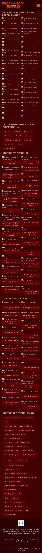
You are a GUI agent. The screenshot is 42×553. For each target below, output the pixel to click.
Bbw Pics (7, 132)
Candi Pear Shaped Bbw (12, 438)
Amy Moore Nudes (29, 533)
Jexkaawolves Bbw (10, 486)
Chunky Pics (8, 136)
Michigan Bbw (9, 477)
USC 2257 (31, 549)
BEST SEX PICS (34, 540)
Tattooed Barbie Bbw (11, 469)
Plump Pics (27, 140)
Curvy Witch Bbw (10, 430)
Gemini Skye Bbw (10, 514)
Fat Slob (7, 422)
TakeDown (21, 550)
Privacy (37, 549)
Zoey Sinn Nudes (8, 529)
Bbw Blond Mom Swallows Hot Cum (16, 510)
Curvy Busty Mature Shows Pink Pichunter (18, 426)
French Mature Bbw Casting (13, 465)
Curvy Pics (19, 136)
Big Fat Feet (23, 486)
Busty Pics (17, 132)
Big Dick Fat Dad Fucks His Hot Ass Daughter (18, 418)
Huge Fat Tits (8, 447)
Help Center (24, 549)
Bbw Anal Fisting (27, 451)
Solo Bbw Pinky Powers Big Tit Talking (16, 442)
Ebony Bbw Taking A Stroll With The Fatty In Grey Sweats (20, 456)
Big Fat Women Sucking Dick (26, 477)
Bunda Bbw (8, 461)
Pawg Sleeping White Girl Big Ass (15, 434)
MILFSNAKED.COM (8, 540)
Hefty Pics (7, 140)
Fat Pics (28, 136)
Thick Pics (20, 144)
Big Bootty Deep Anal (11, 498)
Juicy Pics (18, 140)
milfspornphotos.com (22, 540)
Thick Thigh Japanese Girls (13, 494)
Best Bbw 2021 (21, 447)
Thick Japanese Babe (11, 451)
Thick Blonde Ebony (10, 490)
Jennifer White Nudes (15, 533)
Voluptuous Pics (9, 148)
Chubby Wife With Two (26, 430)
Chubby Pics (28, 132)
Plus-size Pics (8, 144)
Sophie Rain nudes (34, 531)
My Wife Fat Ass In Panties (13, 481)
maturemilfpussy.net (21, 542)
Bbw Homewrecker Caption (13, 506)
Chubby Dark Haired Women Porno (15, 473)
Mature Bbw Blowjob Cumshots (14, 502)
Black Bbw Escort (21, 461)
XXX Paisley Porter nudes (19, 531)
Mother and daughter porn (23, 529)
